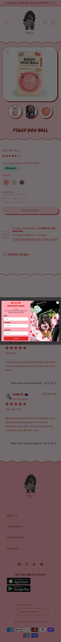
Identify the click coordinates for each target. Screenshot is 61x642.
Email (5, 316)
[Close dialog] (57, 302)
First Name (7, 322)
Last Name (7, 330)
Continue (16, 338)
